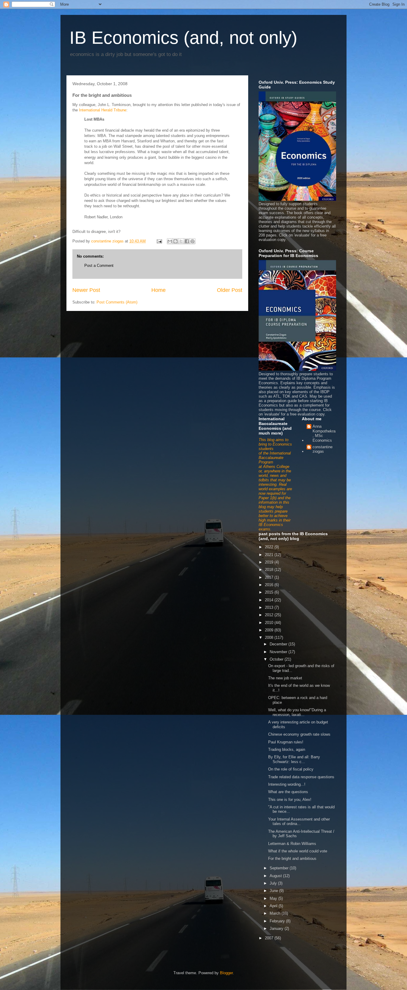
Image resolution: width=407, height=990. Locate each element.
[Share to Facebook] (187, 241)
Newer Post (86, 290)
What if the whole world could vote (297, 851)
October (277, 659)
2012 (269, 615)
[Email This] (170, 241)
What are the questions (288, 792)
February (278, 921)
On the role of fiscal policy (290, 769)
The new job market (285, 678)
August (276, 876)
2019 (269, 562)
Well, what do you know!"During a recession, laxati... (297, 712)
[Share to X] (181, 241)
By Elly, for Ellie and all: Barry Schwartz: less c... (294, 759)
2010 (269, 622)
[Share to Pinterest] (192, 241)
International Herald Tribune (102, 110)
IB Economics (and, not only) (183, 38)
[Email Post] (159, 241)
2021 (269, 554)
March (276, 913)
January (277, 928)
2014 (269, 600)
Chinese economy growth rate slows (299, 734)
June (274, 890)
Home (158, 290)
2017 (269, 577)
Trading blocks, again (286, 749)
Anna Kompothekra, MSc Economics (324, 433)
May (274, 898)
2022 (269, 547)
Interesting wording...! (286, 784)
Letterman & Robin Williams (292, 843)
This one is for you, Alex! (289, 799)
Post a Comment (99, 265)
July (274, 883)
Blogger (226, 973)
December (279, 644)
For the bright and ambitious (292, 858)
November (279, 652)
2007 (269, 938)
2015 (269, 592)
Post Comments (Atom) (117, 302)
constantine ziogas (323, 449)
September (280, 868)
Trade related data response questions (301, 777)
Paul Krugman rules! (285, 742)
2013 (269, 607)
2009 (269, 630)
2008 (269, 637)
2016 (269, 585)
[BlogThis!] (175, 241)
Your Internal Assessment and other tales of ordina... (299, 821)
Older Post (229, 290)
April (274, 906)
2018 (269, 569)
